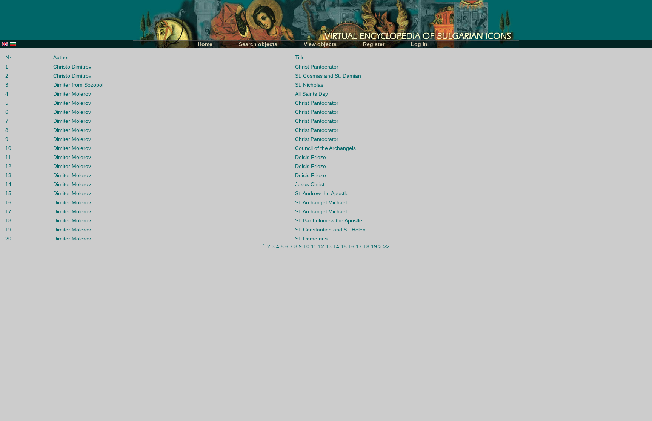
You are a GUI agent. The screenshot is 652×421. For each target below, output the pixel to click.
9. (7, 139)
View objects (320, 44)
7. (7, 121)
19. (9, 230)
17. (9, 211)
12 (321, 246)
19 (374, 246)
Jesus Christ (309, 184)
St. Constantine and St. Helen (330, 230)
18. (9, 220)
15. (9, 193)
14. (9, 184)
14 (336, 246)
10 (306, 246)
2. (7, 76)
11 (314, 246)
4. (7, 94)
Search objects (258, 44)
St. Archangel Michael (321, 202)
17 (359, 246)
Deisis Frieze (310, 157)
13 (329, 246)
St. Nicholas (309, 85)
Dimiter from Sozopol (78, 85)
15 (344, 246)
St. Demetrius (311, 239)
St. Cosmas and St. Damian (328, 76)
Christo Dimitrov (72, 67)
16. (9, 202)
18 (366, 246)
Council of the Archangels (325, 148)
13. (9, 175)
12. (9, 166)
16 (351, 246)
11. (8, 157)
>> (386, 246)
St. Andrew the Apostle (322, 193)
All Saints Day (311, 94)
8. (7, 130)
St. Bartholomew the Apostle (328, 220)
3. (7, 85)
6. (7, 112)
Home (205, 44)
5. (7, 103)
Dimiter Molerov (72, 94)
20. (9, 239)
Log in (419, 44)
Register (373, 44)
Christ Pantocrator (316, 67)
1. (7, 67)
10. (9, 148)
